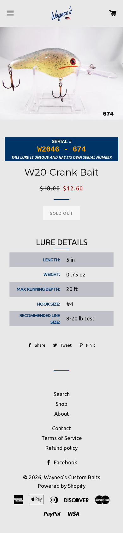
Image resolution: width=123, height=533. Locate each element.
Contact (61, 428)
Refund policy (61, 448)
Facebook (65, 462)
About (61, 414)
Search (62, 394)
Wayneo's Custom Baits (72, 477)
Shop (61, 404)
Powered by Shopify (61, 486)
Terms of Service (61, 438)
